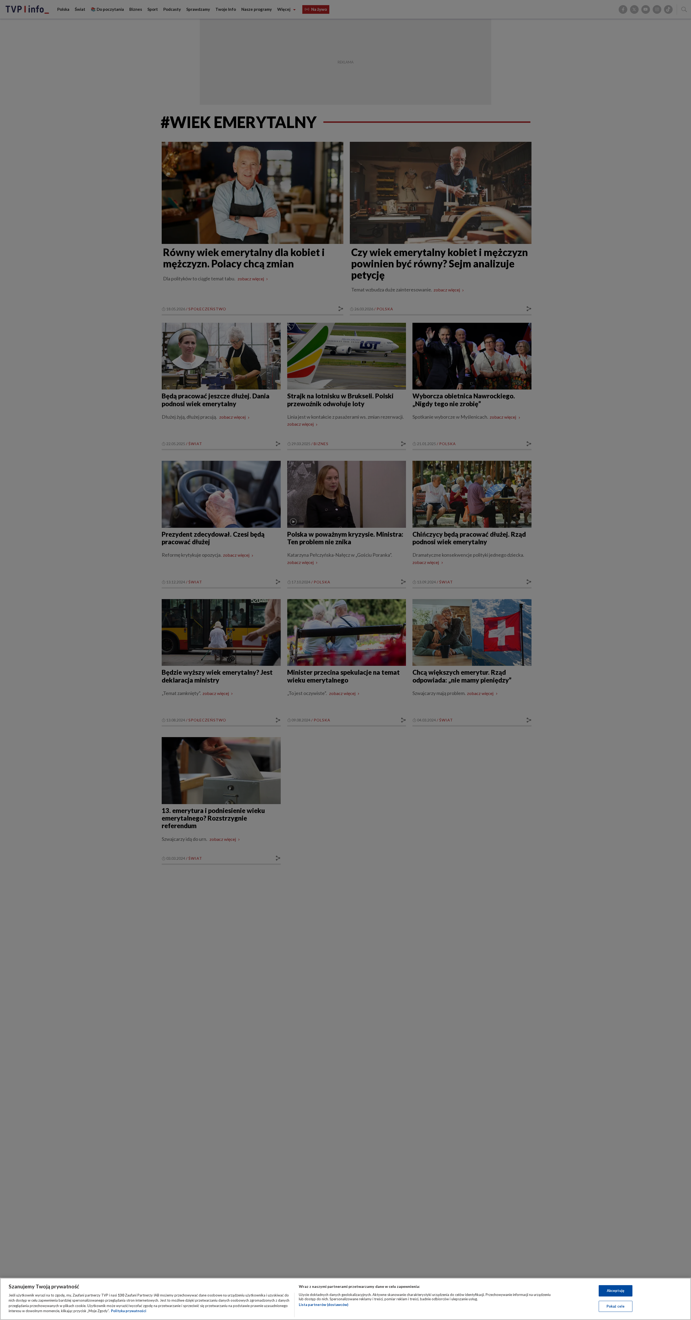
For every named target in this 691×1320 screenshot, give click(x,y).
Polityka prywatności (128, 1311)
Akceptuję (615, 1290)
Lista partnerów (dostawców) (323, 1304)
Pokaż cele (616, 1306)
